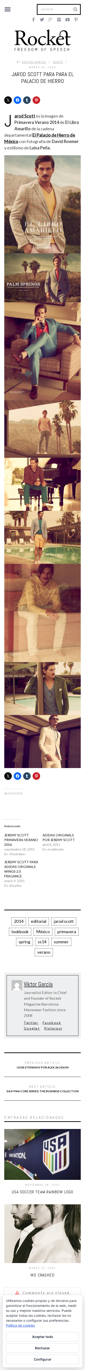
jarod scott (64, 921)
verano (43, 952)
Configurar (42, 1359)
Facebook (52, 1023)
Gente (58, 62)
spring (24, 941)
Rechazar (42, 1348)
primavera (66, 931)
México (43, 931)
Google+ (32, 1028)
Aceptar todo (42, 1337)
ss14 (42, 941)
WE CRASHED (42, 1275)
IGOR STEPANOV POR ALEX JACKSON (42, 1065)
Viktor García (34, 62)
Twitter (31, 1023)
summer (61, 941)
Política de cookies (20, 1325)
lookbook (20, 931)
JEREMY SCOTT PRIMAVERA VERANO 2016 (21, 840)
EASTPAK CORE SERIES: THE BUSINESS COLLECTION (43, 1088)
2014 (18, 921)
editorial (38, 921)
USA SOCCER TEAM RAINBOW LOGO (42, 1191)
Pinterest (53, 1028)
